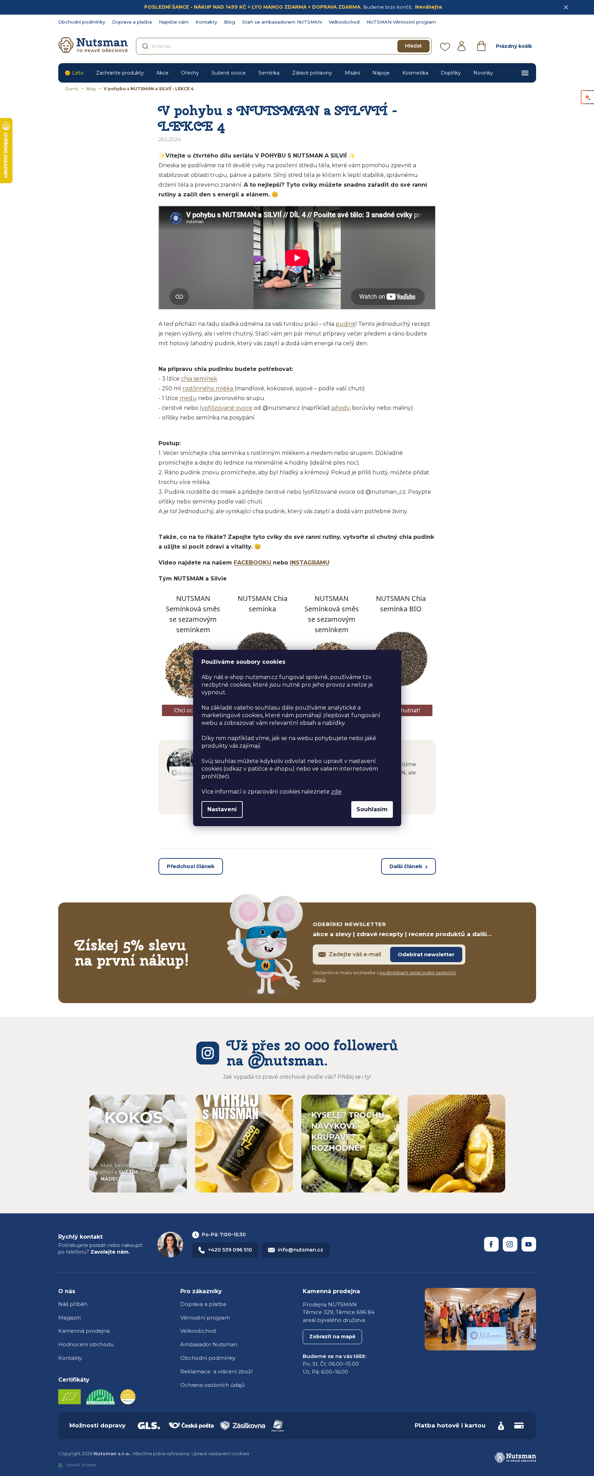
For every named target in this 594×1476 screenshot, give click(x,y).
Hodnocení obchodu (86, 1344)
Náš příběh (72, 1304)
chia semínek (199, 378)
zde (336, 791)
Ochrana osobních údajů (212, 1385)
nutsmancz (510, 1244)
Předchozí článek (191, 866)
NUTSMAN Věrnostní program (401, 22)
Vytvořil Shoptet (81, 1464)
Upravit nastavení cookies (220, 1453)
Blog (229, 22)
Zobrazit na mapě (332, 1336)
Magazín (69, 1317)
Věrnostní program (205, 1317)
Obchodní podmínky (81, 22)
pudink (346, 324)
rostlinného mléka (208, 388)
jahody (340, 408)
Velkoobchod (344, 22)
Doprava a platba (132, 22)
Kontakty (206, 22)
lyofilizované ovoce (226, 408)
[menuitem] (74, 73)
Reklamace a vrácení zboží (216, 1371)
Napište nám (174, 22)
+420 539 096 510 (230, 1250)
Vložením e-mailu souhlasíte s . (384, 976)
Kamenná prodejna (84, 1330)
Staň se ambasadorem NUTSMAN (282, 22)
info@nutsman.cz (300, 1250)
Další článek (405, 866)
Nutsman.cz (491, 1244)
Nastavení (222, 809)
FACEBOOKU (253, 562)
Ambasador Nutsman (208, 1344)
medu (188, 398)
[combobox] (284, 46)
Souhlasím (372, 809)
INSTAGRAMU (309, 562)
